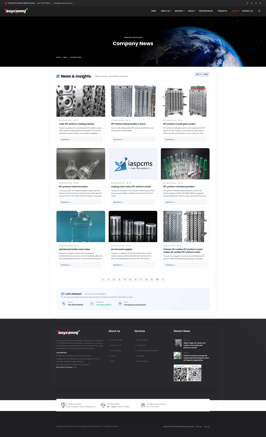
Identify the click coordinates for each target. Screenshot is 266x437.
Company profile (116, 340)
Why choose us (116, 345)
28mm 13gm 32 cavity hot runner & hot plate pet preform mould (195, 345)
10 (157, 280)
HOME (153, 11)
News (234, 11)
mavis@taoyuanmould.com (63, 3)
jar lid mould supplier (121, 249)
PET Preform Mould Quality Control (128, 124)
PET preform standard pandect (179, 186)
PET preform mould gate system (179, 124)
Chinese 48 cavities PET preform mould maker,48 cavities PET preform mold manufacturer (182, 252)
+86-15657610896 (43, 3)
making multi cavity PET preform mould (131, 186)
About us (165, 11)
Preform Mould (142, 340)
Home (58, 57)
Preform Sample (142, 361)
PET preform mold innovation (73, 186)
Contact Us (247, 11)
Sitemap (199, 427)
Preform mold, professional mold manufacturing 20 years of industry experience (196, 357)
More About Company (64, 367)
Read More (65, 139)
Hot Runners (141, 345)
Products (222, 11)
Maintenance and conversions (147, 351)
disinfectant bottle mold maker (74, 249)
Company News (75, 57)
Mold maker (141, 356)
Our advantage (116, 351)
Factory (113, 356)
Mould (191, 11)
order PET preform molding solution (76, 124)
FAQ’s (113, 361)
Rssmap (207, 427)
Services (179, 11)
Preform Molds (206, 11)
